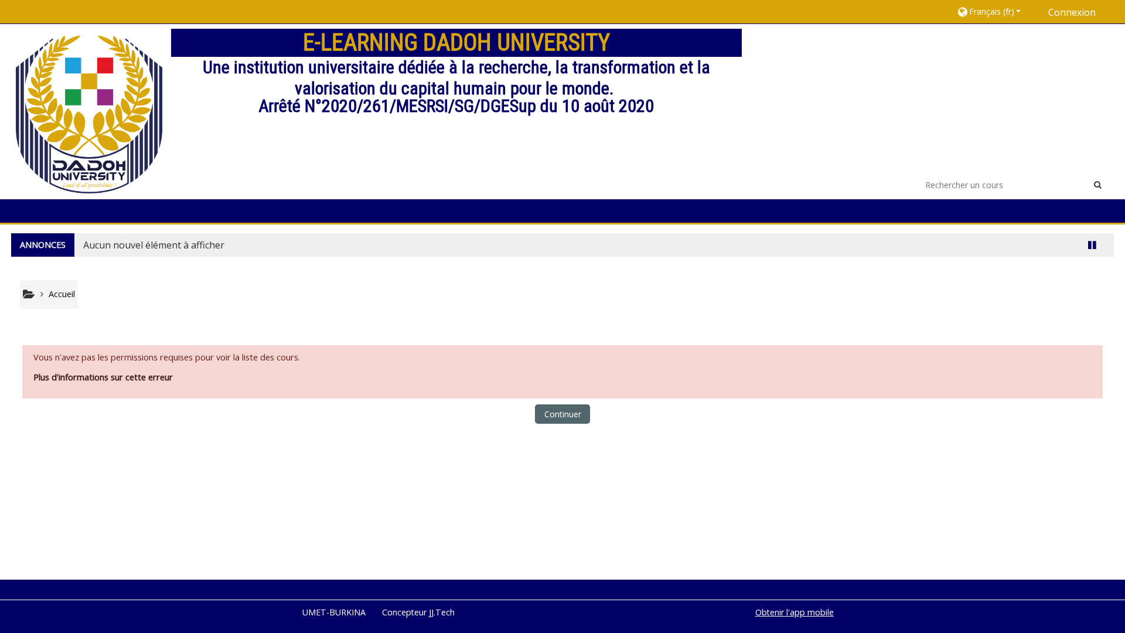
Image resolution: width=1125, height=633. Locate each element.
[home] (89, 110)
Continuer (562, 414)
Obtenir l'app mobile (794, 612)
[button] (994, 11)
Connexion (1072, 12)
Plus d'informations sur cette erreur (103, 377)
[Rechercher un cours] (1098, 184)
